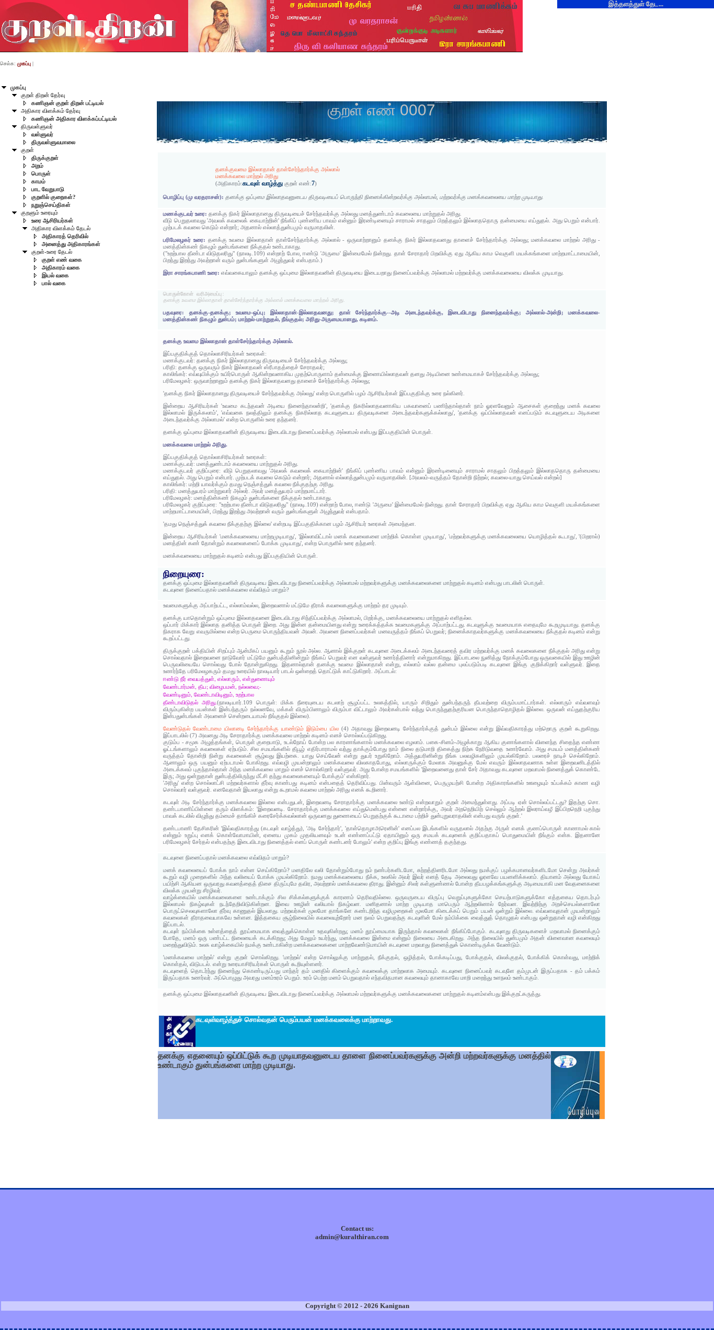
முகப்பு (18, 87)
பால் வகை (54, 283)
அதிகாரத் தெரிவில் (65, 236)
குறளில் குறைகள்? (53, 197)
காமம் (38, 181)
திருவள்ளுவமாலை (53, 142)
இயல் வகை (55, 275)
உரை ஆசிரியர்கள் (52, 220)
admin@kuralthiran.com (352, 1237)
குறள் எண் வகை (62, 260)
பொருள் (41, 173)
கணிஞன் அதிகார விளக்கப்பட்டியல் (74, 119)
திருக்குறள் (45, 158)
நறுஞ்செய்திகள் (51, 205)
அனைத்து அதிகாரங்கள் (71, 244)
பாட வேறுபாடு (47, 189)
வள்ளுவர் (42, 134)
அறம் (37, 166)
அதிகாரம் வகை (61, 267)
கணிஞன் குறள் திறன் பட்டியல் (67, 103)
